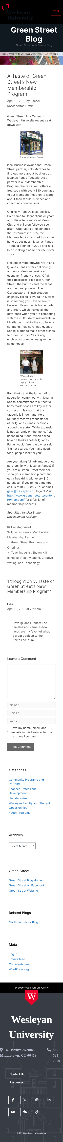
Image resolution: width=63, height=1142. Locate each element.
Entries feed (17, 959)
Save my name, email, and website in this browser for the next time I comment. (31, 732)
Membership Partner (21, 537)
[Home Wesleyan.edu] (31, 997)
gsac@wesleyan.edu (21, 491)
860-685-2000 (56, 1055)
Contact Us (17, 1074)
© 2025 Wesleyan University (30, 1133)
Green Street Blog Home (25, 880)
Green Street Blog (34, 34)
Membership (41, 532)
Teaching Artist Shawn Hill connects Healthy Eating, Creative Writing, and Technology (30, 557)
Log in (13, 954)
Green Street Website (23, 890)
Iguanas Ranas (21, 532)
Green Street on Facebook (27, 885)
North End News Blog (23, 922)
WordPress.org (19, 969)
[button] (56, 12)
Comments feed (20, 964)
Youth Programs (19, 812)
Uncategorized (21, 527)
